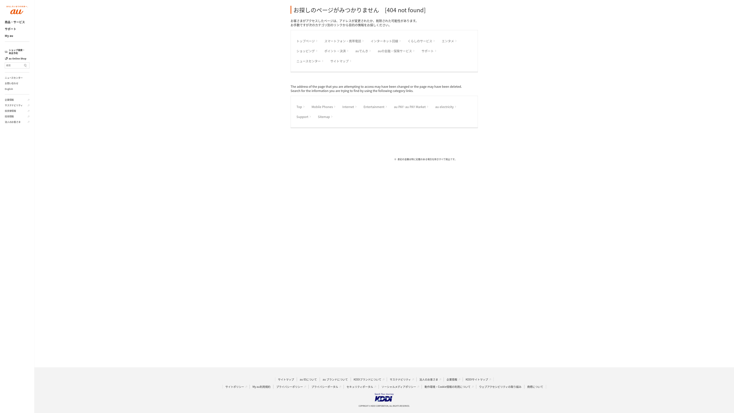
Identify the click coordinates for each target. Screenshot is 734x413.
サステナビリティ (14, 105)
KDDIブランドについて (367, 379)
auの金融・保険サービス (395, 51)
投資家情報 (10, 110)
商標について (535, 387)
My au (9, 36)
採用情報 (9, 116)
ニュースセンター (14, 77)
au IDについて (308, 379)
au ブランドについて (335, 379)
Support (302, 117)
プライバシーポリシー (289, 387)
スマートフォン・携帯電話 (342, 41)
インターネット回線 (384, 41)
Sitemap (324, 117)
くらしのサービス (420, 41)
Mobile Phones (322, 107)
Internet (348, 107)
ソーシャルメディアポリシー (399, 387)
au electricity (444, 107)
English (9, 88)
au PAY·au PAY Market (410, 107)
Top (299, 107)
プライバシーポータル (324, 387)
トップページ (305, 41)
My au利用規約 (261, 387)
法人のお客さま (13, 122)
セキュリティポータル (360, 387)
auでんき (361, 51)
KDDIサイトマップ (477, 379)
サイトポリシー (234, 387)
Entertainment (374, 107)
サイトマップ (339, 61)
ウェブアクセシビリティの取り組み (500, 387)
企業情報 (9, 99)
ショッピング (305, 51)
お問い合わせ (11, 83)
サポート (10, 29)
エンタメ (448, 41)
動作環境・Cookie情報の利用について (448, 387)
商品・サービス (15, 22)
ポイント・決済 (335, 51)
